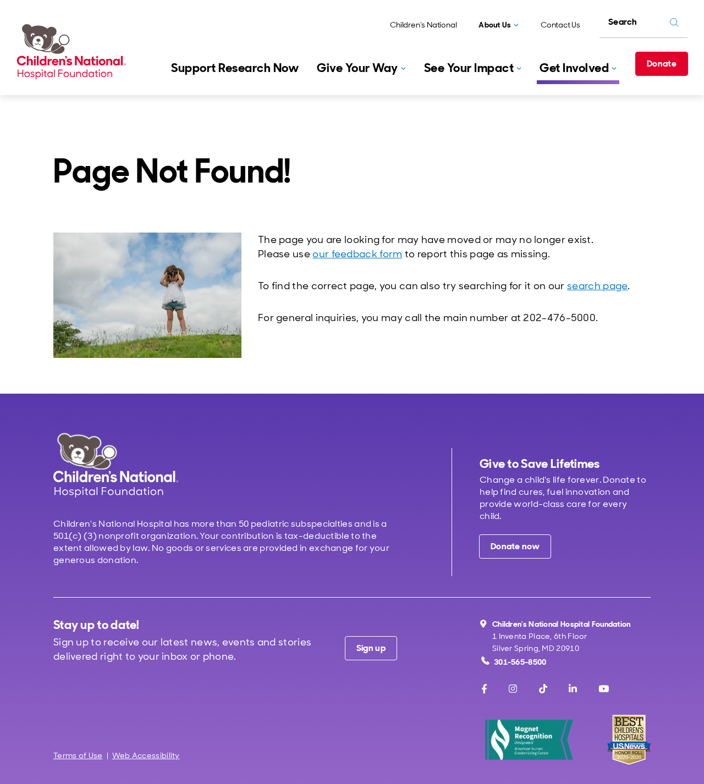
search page (597, 285)
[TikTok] (543, 689)
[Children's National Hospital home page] (115, 464)
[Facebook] (484, 689)
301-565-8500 (520, 662)
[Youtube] (603, 689)
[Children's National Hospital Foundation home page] (73, 52)
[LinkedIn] (572, 689)
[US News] (629, 740)
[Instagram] (513, 689)
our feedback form (357, 254)
